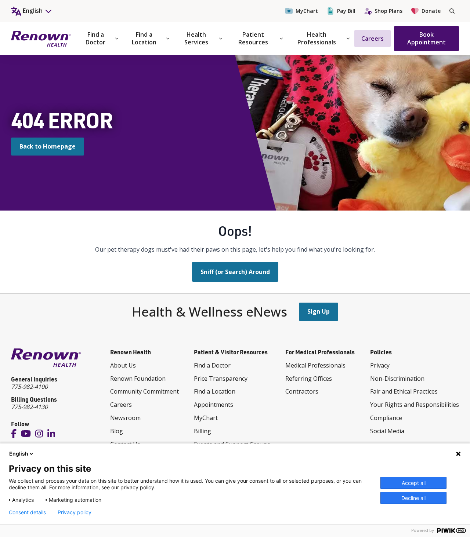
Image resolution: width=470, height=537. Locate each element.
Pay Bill (346, 10)
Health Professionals (316, 38)
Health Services (196, 38)
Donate (431, 10)
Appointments (213, 405)
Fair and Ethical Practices (404, 391)
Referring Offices (308, 379)
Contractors (301, 391)
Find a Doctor (95, 38)
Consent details (27, 512)
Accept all (414, 483)
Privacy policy (74, 512)
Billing (202, 431)
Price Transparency (220, 379)
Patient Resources (253, 38)
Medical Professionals (315, 365)
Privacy (380, 365)
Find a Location (144, 38)
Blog (116, 431)
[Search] (452, 11)
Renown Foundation (138, 379)
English (18, 453)
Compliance (386, 418)
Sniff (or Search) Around (235, 272)
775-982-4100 (29, 387)
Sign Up (318, 311)
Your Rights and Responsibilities (414, 405)
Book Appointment (426, 38)
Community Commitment (144, 391)
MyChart (307, 10)
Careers (372, 38)
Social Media (387, 431)
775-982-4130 (29, 407)
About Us (123, 365)
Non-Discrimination (397, 379)
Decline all (413, 498)
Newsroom (125, 418)
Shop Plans (388, 10)
